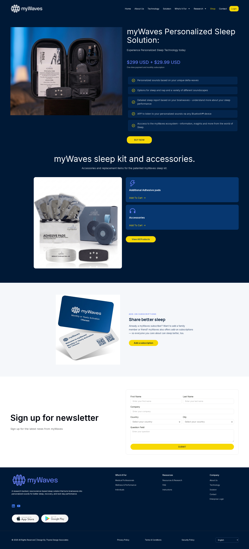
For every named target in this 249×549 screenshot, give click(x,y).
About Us (139, 8)
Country (134, 417)
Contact (223, 8)
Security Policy (188, 540)
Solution (167, 8)
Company (135, 407)
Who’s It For (181, 8)
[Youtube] (18, 506)
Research (198, 8)
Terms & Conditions (153, 540)
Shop (212, 8)
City (184, 417)
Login (234, 8)
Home (128, 8)
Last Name (188, 396)
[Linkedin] (13, 506)
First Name (135, 396)
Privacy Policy (123, 540)
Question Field (137, 427)
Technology (153, 8)
